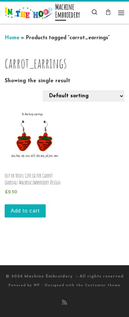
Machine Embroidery (49, 276)
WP (37, 285)
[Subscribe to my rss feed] (64, 303)
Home (12, 37)
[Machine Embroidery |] (29, 13)
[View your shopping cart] (108, 13)
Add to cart (25, 211)
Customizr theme (103, 285)
